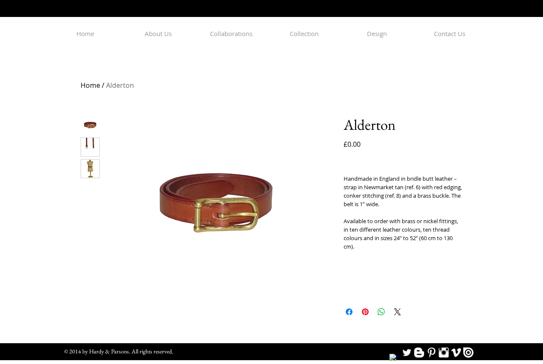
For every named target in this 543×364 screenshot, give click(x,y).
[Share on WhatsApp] (381, 312)
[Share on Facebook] (349, 312)
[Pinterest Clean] (431, 352)
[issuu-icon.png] (468, 352)
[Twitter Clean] (407, 352)
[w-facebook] (394, 359)
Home (90, 85)
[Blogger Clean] (419, 352)
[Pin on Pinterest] (365, 312)
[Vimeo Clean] (456, 352)
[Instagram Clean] (444, 352)
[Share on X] (397, 312)
